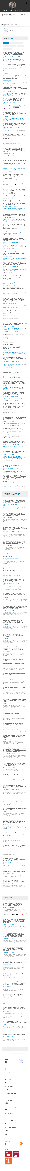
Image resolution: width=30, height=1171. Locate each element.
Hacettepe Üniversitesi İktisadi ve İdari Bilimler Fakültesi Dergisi (13, 246)
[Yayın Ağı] (21, 1061)
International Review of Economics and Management (14, 208)
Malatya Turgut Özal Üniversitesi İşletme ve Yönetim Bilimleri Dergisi (14, 220)
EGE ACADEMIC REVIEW (8, 183)
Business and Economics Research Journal (12, 317)
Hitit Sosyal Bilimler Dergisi (9, 130)
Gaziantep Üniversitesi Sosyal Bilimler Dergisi (13, 269)
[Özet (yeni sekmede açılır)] (17, 83)
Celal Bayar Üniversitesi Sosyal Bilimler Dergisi (13, 82)
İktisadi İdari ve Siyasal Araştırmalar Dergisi (12, 232)
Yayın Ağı (10, 30)
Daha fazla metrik (19, 1055)
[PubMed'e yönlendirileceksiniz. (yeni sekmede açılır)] (19, 458)
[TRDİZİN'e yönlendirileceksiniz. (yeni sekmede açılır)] (10, 73)
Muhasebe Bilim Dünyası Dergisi (10, 411)
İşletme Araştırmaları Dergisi (9, 341)
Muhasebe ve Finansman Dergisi (10, 423)
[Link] (11, 62)
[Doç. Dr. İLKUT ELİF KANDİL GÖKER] (12, 5)
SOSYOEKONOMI (6, 398)
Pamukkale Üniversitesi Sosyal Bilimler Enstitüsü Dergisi (13, 142)
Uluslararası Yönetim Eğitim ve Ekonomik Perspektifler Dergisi (14, 353)
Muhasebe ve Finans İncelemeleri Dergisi (12, 364)
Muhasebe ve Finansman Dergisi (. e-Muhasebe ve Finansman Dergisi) (14, 485)
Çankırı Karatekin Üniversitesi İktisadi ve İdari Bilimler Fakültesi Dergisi (14, 71)
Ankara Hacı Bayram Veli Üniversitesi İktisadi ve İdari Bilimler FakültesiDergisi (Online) (14, 196)
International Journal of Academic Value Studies (13, 435)
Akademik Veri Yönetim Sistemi (8, 15)
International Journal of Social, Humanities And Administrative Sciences (13, 156)
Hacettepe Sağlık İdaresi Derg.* (10, 105)
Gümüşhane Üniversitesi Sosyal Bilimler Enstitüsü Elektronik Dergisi (13, 119)
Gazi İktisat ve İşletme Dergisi (9, 282)
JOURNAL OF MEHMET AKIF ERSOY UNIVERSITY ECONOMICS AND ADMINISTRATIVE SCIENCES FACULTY (14, 167)
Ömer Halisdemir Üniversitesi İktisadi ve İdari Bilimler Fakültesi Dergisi (14, 329)
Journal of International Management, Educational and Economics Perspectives (14, 388)
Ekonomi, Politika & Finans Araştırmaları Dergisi (13, 258)
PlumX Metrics (9, 108)
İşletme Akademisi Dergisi (8, 305)
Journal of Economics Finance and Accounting (13, 292)
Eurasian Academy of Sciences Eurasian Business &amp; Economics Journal (13, 60)
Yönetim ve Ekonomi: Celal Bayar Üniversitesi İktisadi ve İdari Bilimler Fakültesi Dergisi (14, 94)
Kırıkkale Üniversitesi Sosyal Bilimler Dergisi (12, 471)
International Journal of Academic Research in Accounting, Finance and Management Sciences (13, 457)
